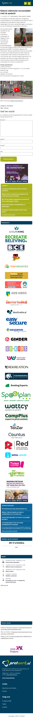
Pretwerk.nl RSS (6, 701)
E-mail (2, 145)
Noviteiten (10, 106)
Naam (2, 139)
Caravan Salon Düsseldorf (12, 562)
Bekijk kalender (4, 585)
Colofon (4, 691)
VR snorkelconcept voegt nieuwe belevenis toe (14, 509)
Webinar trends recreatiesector (14, 567)
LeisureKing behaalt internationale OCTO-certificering (16, 528)
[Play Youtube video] (16, 90)
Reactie (3, 119)
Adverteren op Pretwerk (9, 688)
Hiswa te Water (9, 571)
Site (1, 151)
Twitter (4, 704)
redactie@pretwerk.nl (11, 674)
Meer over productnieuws (9, 531)
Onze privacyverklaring (8, 678)
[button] (25, 3)
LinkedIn (4, 707)
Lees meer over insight (8, 215)
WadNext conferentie (11, 576)
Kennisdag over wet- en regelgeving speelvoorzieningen (15, 581)
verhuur (6, 108)
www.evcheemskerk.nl (16, 101)
